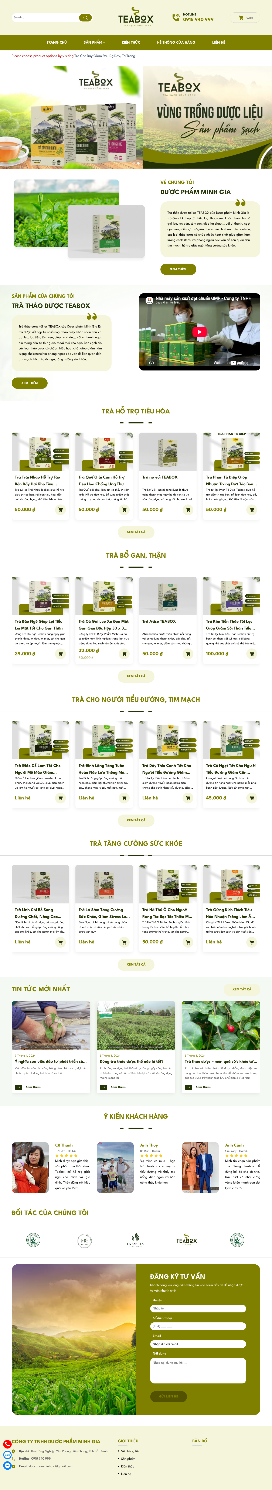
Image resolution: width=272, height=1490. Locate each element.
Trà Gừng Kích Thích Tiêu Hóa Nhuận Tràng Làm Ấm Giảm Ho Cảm (166, 913)
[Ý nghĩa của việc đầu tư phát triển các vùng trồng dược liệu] (221, 1025)
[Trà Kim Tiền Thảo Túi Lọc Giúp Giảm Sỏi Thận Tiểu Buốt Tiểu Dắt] (168, 596)
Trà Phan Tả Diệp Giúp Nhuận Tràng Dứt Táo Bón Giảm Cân (102, 480)
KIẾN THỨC (131, 42)
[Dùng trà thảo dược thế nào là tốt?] (51, 1025)
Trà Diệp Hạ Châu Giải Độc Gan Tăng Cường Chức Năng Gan (230, 625)
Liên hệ (126, 1474)
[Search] (85, 17)
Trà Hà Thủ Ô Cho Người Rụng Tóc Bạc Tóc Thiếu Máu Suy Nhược (104, 913)
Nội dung (159, 1353)
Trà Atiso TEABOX (95, 621)
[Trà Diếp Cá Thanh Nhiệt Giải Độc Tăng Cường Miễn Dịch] (168, 451)
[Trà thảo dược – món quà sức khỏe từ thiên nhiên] (136, 1025)
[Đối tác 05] (34, 1241)
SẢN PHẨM (93, 42)
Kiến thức (127, 1466)
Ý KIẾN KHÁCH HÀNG (136, 1117)
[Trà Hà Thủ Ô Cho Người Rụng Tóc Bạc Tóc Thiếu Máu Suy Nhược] (104, 884)
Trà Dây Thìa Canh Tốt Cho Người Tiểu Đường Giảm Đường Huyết (103, 769)
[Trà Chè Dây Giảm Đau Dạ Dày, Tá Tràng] (231, 451)
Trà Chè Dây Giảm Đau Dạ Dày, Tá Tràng (104, 56)
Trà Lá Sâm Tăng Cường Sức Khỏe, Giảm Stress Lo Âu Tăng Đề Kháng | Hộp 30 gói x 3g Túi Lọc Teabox (40, 913)
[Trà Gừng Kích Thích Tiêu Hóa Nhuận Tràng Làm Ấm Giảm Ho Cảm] (168, 884)
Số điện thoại (162, 1318)
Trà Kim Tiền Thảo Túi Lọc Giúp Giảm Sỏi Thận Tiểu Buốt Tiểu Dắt (165, 625)
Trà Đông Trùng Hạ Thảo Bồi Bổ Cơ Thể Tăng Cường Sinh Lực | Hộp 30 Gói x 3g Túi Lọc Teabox (231, 913)
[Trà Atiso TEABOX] (104, 596)
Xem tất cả (136, 532)
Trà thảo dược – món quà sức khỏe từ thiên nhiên (134, 1062)
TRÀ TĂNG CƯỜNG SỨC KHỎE (136, 844)
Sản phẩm (128, 1458)
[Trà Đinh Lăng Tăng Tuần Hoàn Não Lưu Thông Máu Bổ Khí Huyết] (40, 740)
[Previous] (11, 117)
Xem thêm (33, 1087)
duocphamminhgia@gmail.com (50, 1466)
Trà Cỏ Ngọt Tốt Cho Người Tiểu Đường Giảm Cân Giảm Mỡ (167, 769)
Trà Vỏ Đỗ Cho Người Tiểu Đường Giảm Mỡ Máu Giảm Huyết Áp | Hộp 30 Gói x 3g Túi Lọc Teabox (231, 769)
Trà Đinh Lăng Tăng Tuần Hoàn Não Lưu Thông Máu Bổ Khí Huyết (39, 769)
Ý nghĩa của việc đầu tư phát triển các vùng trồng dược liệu (220, 1062)
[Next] (261, 117)
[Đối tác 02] (85, 1240)
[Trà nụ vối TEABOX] (40, 451)
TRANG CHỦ (57, 42)
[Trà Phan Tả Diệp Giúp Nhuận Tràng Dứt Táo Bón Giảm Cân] (104, 451)
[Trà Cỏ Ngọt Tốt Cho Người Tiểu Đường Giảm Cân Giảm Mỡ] (168, 740)
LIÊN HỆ (218, 42)
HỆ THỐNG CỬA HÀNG (176, 42)
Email (157, 1336)
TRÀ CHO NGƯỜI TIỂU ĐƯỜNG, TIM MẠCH (136, 700)
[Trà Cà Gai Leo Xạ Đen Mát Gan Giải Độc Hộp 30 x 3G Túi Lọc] (40, 596)
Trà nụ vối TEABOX (32, 477)
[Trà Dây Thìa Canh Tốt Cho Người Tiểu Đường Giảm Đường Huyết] (104, 740)
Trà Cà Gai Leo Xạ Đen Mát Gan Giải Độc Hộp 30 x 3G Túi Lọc (40, 625)
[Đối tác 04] (187, 1240)
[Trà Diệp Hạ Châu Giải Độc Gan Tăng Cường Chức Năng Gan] (231, 596)
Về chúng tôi (130, 1451)
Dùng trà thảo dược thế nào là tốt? (46, 1061)
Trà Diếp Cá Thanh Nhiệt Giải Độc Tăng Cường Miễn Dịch (166, 480)
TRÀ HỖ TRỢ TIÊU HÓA (136, 412)
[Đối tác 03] (136, 1240)
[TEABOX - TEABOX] (136, 17)
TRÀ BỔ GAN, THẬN (136, 556)
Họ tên (157, 1300)
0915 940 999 (41, 1458)
